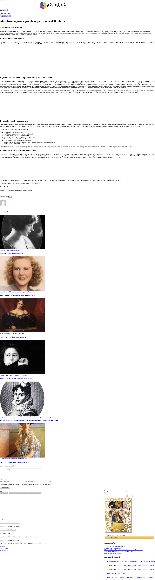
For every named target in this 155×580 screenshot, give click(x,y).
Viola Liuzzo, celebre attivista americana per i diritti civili (16, 292)
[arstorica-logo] (52, 8)
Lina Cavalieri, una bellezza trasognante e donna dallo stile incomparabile (133, 577)
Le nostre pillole (13, 493)
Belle (3, 183)
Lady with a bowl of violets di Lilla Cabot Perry (13, 458)
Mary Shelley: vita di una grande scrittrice (12, 333)
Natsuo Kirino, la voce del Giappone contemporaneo (15, 375)
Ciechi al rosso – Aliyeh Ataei (112, 553)
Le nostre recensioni (22, 493)
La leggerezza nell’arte (118, 573)
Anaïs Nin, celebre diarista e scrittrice (10, 250)
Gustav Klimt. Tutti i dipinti (115, 535)
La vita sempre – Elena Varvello (113, 548)
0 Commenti (36, 183)
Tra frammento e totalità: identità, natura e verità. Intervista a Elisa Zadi (135, 561)
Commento (3, 479)
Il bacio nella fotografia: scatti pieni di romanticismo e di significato (135, 565)
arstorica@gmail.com (40, 543)
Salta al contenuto (5, 1)
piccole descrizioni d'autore (34, 493)
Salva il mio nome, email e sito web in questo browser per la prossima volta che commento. (27, 484)
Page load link (4, 548)
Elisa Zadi (110, 561)
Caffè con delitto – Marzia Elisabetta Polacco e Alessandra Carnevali (123, 550)
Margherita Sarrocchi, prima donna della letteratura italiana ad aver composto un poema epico (26, 417)
